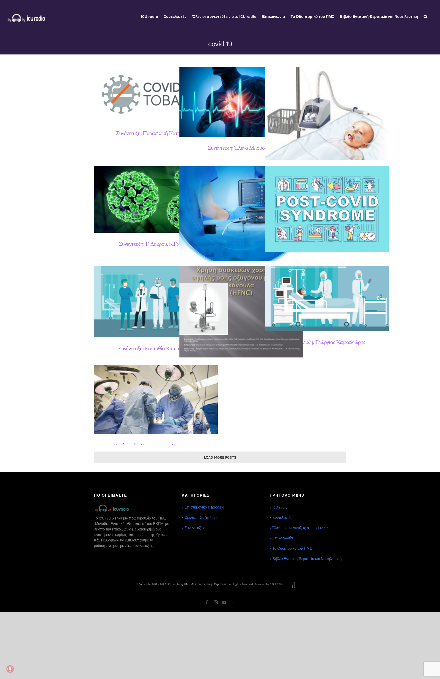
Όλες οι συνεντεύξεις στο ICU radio (300, 528)
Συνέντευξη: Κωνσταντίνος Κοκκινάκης (151, 399)
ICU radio (280, 507)
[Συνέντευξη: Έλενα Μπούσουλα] (241, 102)
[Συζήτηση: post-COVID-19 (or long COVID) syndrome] (327, 209)
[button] (425, 16)
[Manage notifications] (10, 669)
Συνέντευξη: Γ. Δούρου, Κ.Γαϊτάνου (151, 199)
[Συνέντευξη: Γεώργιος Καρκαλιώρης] (327, 298)
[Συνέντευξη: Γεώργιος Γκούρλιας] (327, 113)
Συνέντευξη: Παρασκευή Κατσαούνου (151, 94)
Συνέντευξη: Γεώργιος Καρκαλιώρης (322, 298)
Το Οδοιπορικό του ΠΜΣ (292, 548)
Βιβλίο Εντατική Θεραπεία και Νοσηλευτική (307, 559)
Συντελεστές (282, 517)
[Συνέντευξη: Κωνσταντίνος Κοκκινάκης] (156, 399)
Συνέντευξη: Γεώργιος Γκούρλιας (322, 113)
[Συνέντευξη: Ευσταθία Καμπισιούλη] (156, 301)
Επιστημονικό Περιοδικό (204, 507)
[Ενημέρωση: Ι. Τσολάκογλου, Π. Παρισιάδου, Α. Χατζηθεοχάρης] (241, 311)
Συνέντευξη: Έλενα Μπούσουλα (237, 102)
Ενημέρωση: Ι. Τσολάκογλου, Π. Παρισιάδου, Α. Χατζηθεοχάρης (237, 311)
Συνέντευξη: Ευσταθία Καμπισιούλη (151, 301)
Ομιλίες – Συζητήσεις (201, 517)
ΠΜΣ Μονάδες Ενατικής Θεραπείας (205, 584)
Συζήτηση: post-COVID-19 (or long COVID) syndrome (322, 209)
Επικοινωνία (282, 538)
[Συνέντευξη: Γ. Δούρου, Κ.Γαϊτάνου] (156, 199)
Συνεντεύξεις (194, 528)
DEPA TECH (277, 584)
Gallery (160, 94)
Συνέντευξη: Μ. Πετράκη (237, 219)
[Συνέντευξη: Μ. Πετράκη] (241, 219)
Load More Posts (220, 457)
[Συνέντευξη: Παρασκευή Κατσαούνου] (156, 94)
